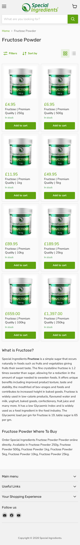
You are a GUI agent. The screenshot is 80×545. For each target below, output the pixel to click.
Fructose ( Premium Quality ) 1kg (17, 181)
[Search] (73, 19)
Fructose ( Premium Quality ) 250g (17, 111)
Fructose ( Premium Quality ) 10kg (17, 250)
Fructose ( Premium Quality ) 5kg (56, 181)
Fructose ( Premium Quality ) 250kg (56, 320)
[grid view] (65, 53)
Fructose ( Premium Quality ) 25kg (56, 250)
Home (6, 31)
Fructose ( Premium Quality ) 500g (56, 111)
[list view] (74, 53)
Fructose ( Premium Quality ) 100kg (17, 320)
